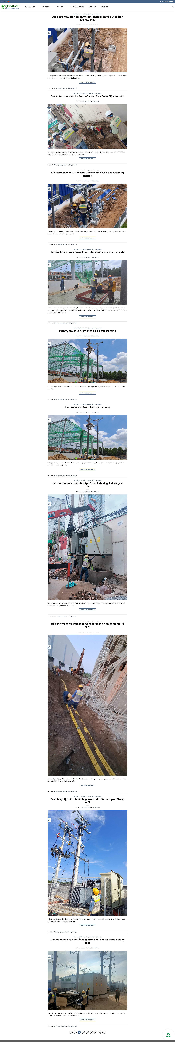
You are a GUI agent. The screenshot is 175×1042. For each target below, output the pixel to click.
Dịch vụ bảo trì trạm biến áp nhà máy (87, 407)
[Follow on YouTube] (172, 1)
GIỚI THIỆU (29, 7)
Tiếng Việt (4, 1)
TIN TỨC (92, 7)
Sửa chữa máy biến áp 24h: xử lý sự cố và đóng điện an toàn (87, 96)
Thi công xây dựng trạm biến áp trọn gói (87, 14)
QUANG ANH (95, 25)
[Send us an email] (165, 1)
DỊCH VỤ (46, 7)
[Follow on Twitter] (164, 1)
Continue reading (87, 82)
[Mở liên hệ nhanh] (168, 1034)
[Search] (173, 7)
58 (100, 1032)
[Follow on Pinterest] (169, 1)
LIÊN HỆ (105, 7)
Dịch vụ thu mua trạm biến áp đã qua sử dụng (87, 330)
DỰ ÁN (60, 7)
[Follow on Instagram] (162, 1)
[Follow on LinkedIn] (171, 1)
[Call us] (167, 1)
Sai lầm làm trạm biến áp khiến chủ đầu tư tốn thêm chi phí (87, 252)
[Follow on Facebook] (160, 1)
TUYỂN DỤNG (77, 7)
